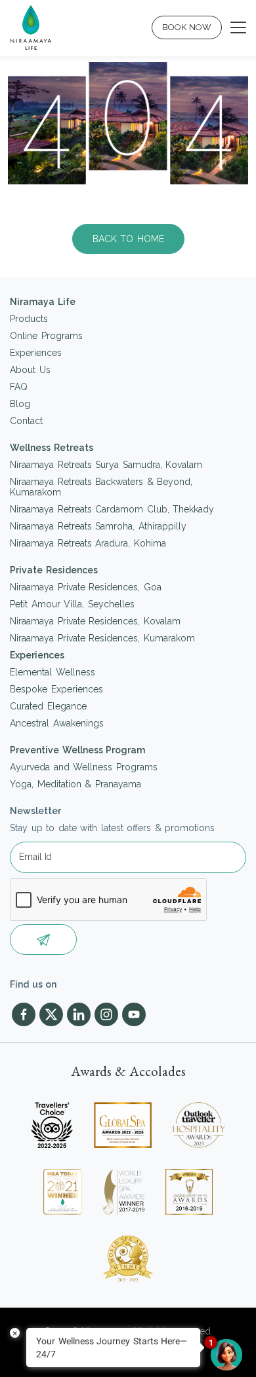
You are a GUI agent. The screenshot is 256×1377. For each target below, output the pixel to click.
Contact (26, 421)
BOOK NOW (187, 27)
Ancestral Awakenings (57, 723)
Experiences (36, 353)
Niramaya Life (42, 301)
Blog (20, 404)
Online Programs (46, 336)
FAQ (19, 387)
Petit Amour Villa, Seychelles (72, 604)
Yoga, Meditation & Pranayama (75, 784)
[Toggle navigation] (238, 27)
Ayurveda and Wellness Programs (84, 767)
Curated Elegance (48, 706)
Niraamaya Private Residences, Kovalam (95, 621)
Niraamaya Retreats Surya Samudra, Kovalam (106, 464)
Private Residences (54, 570)
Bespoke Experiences (56, 689)
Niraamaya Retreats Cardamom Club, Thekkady (112, 509)
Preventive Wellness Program (77, 750)
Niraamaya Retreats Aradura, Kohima (88, 543)
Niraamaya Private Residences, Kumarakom (102, 638)
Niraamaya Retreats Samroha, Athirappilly (98, 526)
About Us (30, 370)
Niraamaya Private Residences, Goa (85, 587)
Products (29, 318)
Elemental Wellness (52, 672)
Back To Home (128, 239)
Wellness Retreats (51, 447)
